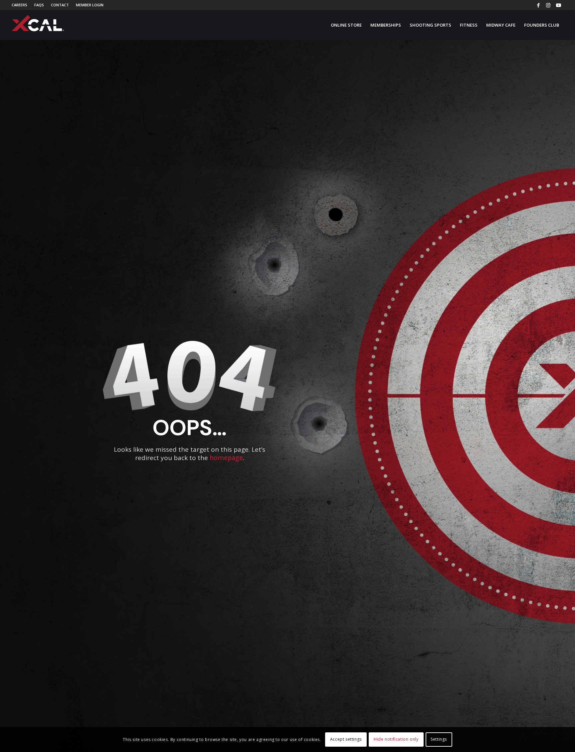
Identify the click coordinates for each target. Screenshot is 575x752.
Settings (439, 739)
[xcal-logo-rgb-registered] (38, 23)
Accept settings (346, 739)
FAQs (39, 4)
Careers (19, 4)
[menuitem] (21, 5)
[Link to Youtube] (558, 5)
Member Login (89, 4)
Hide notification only (396, 739)
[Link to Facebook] (538, 5)
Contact (60, 4)
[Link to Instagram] (548, 5)
